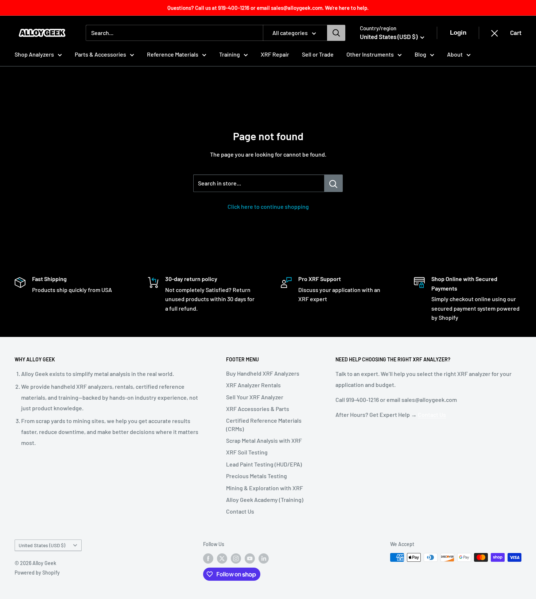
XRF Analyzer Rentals (253, 384)
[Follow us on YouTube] (250, 558)
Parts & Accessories (100, 54)
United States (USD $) (42, 545)
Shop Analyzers (34, 54)
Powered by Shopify (37, 572)
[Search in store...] (333, 183)
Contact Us (240, 511)
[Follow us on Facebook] (208, 558)
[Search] (336, 33)
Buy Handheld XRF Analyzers (262, 373)
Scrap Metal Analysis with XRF (264, 440)
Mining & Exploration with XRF (264, 487)
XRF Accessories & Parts (257, 408)
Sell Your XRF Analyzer (254, 396)
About (455, 54)
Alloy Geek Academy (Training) (264, 499)
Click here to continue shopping (268, 206)
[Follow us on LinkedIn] (264, 558)
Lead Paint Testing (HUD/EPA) (264, 464)
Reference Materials (172, 54)
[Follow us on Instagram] (236, 558)
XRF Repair (275, 54)
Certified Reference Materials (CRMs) (264, 424)
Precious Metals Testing (256, 475)
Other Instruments (370, 54)
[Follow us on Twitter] (222, 558)
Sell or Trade (318, 54)
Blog (420, 54)
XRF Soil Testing (247, 452)
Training (229, 54)
